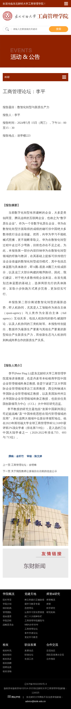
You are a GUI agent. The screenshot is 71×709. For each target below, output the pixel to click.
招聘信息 (7, 667)
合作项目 (50, 659)
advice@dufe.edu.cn (35, 701)
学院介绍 (7, 604)
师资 (48, 604)
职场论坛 (29, 654)
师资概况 (50, 599)
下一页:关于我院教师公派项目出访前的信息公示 (30, 471)
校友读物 (7, 671)
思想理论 (29, 608)
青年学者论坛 (31, 633)
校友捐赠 (7, 663)
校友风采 (7, 659)
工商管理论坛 (31, 629)
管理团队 (7, 612)
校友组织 (7, 654)
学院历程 (7, 620)
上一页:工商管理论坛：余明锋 (20, 464)
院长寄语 (7, 599)
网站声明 (15, 697)
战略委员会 (8, 624)
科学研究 (50, 608)
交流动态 (50, 650)
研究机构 (50, 612)
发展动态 (29, 650)
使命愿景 (7, 616)
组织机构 (7, 608)
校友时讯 (7, 650)
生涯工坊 (29, 659)
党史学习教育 (31, 637)
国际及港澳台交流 (55, 654)
